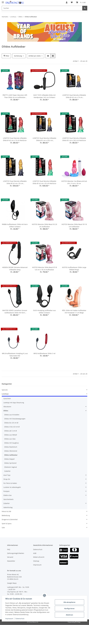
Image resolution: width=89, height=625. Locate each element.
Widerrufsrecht (38, 557)
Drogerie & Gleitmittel (10, 519)
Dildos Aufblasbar (10, 455)
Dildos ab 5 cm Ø (10, 431)
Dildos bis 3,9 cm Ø (11, 423)
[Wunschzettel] (71, 2)
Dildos (5, 411)
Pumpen (6, 491)
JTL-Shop (77, 622)
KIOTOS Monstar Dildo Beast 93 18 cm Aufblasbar (74, 225)
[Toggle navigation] (3, 1)
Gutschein (7, 398)
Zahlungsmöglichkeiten (15, 553)
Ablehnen (69, 615)
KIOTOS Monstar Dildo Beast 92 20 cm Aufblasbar (44, 225)
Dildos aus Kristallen (11, 415)
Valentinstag (7, 507)
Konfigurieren (69, 608)
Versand (10, 557)
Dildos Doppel (9, 459)
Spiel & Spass (7, 523)
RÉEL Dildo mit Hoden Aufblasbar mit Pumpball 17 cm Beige (74, 311)
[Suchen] (84, 8)
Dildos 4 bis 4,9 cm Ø (12, 427)
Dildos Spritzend (10, 463)
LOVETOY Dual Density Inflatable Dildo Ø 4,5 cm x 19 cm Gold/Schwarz (74, 96)
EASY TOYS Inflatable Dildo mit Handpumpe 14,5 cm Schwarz (44, 96)
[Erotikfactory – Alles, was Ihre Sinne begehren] (15, 2)
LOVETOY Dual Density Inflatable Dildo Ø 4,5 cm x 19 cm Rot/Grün (15, 139)
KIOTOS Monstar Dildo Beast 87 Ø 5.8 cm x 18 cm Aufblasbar (44, 268)
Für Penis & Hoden (10, 483)
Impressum (37, 565)
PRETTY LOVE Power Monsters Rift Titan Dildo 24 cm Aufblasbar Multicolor (15, 96)
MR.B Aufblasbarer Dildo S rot (44, 353)
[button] (66, 2)
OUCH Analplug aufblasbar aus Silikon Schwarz (44, 311)
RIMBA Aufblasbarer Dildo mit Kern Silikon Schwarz (15, 225)
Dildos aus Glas (10, 439)
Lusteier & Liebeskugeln (12, 487)
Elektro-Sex (7, 495)
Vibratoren (7, 407)
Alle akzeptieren (69, 602)
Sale (3, 527)
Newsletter (11, 561)
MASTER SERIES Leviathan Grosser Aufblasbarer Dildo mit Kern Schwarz (14, 311)
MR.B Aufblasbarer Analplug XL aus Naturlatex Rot (15, 354)
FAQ (8, 549)
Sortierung (18, 56)
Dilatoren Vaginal (10, 467)
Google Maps (12, 583)
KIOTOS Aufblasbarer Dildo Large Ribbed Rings (74, 268)
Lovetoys (5, 394)
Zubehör (7, 471)
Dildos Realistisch (10, 447)
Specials (5, 390)
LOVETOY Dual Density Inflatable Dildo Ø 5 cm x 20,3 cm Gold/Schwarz (44, 139)
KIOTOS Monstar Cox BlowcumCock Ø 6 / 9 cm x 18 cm (74, 182)
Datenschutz (37, 549)
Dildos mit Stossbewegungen (14, 419)
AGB (34, 553)
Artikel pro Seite (35, 56)
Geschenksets (8, 499)
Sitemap (36, 561)
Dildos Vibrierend (10, 451)
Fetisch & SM (6, 511)
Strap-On (6, 479)
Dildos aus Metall (10, 435)
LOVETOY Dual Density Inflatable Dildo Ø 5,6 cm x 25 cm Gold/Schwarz (15, 182)
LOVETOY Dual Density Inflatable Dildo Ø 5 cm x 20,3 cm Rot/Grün (74, 139)
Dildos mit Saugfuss (11, 443)
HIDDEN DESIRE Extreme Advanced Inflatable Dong (14, 268)
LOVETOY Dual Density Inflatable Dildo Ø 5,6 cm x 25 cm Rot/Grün (44, 182)
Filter (7, 56)
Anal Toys (6, 475)
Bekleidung (6, 515)
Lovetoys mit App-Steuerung (13, 403)
